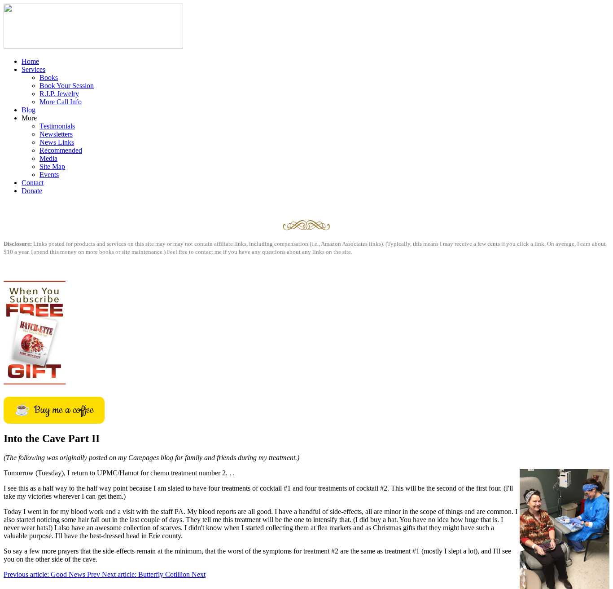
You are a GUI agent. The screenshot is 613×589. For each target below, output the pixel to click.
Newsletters (56, 134)
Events (49, 174)
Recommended (60, 150)
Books (48, 77)
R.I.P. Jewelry (59, 93)
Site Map (52, 166)
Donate (32, 191)
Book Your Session (66, 85)
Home (30, 61)
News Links (56, 142)
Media (48, 158)
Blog (28, 110)
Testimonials (57, 126)
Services (33, 69)
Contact (33, 182)
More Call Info (60, 102)
